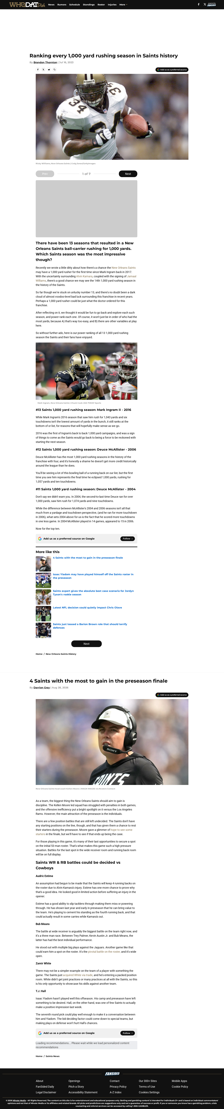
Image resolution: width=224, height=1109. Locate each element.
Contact (114, 1081)
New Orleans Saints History (61, 654)
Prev (45, 173)
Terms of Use (147, 1086)
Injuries (112, 4)
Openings (74, 1081)
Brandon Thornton (45, 62)
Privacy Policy (118, 1086)
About (39, 1081)
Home (39, 654)
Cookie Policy (180, 1086)
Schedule (74, 4)
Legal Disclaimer (46, 1092)
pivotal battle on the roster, (104, 951)
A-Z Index (115, 1092)
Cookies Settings (149, 1092)
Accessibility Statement (83, 1092)
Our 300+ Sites (148, 1081)
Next (128, 173)
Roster (101, 4)
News (51, 4)
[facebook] (198, 4)
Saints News (52, 1056)
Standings (89, 4)
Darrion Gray (42, 687)
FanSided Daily (45, 1086)
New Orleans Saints (124, 267)
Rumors (61, 4)
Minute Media (19, 1100)
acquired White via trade (78, 975)
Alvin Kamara (84, 276)
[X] (205, 4)
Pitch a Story (76, 1086)
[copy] (54, 69)
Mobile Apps (179, 1081)
